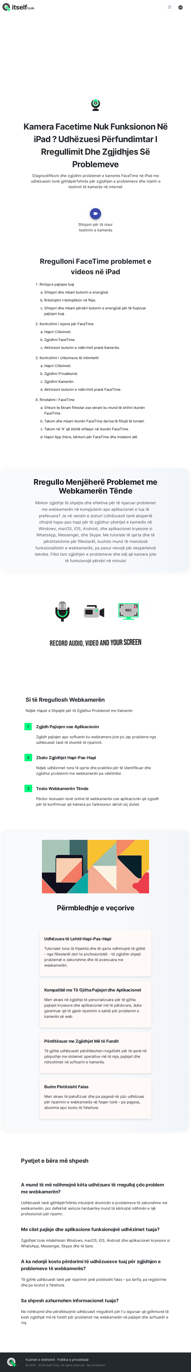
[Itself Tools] (95, 629)
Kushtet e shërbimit (40, 1360)
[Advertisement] (95, 48)
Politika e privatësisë (73, 1360)
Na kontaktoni (96, 1365)
